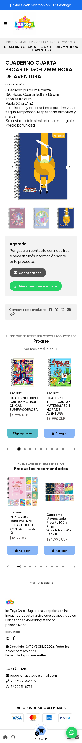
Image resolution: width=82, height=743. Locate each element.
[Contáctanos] (76, 737)
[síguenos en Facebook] (14, 638)
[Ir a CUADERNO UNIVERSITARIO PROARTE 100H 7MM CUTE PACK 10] (22, 492)
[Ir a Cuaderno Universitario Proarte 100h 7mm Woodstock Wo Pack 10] (59, 492)
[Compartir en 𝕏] (56, 310)
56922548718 (21, 686)
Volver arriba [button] (42, 583)
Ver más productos (39, 349)
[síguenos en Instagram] (7, 638)
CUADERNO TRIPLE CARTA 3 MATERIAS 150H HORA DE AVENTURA (58, 405)
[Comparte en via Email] (69, 310)
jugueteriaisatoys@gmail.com (33, 675)
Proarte (66, 42)
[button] (12, 314)
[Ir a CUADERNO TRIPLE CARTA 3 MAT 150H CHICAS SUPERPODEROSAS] (22, 372)
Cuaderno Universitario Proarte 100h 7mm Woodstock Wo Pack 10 (58, 524)
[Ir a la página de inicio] (5, 737)
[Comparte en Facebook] (50, 310)
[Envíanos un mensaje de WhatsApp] (71, 732)
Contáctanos (29, 273)
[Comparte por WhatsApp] (62, 310)
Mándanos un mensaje (37, 286)
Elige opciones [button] (22, 433)
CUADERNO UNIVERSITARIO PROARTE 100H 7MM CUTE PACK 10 (22, 525)
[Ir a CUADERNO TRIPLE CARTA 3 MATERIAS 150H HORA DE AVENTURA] (59, 372)
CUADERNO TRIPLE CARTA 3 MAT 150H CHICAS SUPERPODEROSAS (25, 404)
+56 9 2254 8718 (23, 680)
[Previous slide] (12, 167)
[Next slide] (69, 167)
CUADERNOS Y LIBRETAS (37, 42)
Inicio (9, 42)
